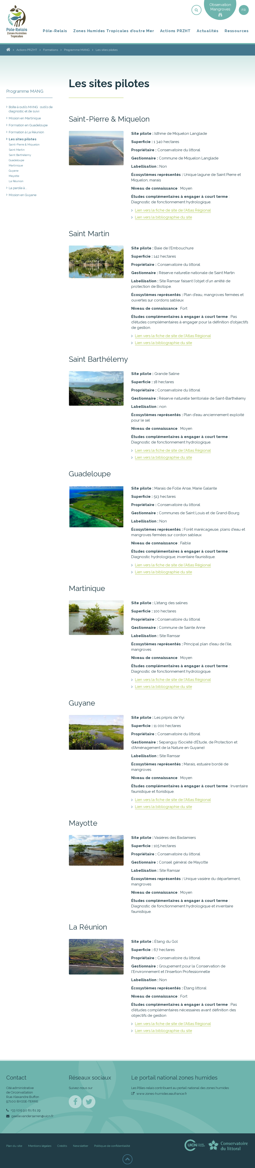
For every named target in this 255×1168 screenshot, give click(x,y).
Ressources (237, 31)
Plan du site (14, 1146)
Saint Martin (17, 149)
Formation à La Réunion (26, 132)
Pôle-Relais (55, 31)
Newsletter (80, 1146)
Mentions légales (39, 1146)
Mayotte (14, 176)
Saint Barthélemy (20, 155)
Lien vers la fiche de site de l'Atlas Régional (173, 210)
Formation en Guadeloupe (28, 125)
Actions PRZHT (175, 31)
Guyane (13, 170)
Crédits (62, 1146)
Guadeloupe (16, 160)
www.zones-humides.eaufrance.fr (161, 1093)
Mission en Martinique (25, 118)
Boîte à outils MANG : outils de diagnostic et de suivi (31, 109)
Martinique (16, 165)
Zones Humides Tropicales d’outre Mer (113, 31)
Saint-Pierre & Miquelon (24, 144)
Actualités (208, 31)
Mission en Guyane (22, 195)
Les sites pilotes (22, 139)
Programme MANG (24, 91)
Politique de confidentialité (112, 1146)
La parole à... (18, 188)
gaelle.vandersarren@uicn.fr (32, 1116)
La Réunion (16, 181)
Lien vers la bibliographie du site (163, 217)
